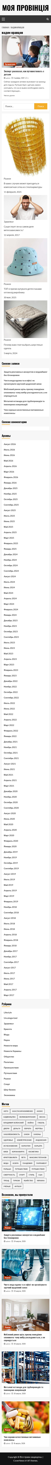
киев (6, 1152)
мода (6, 1163)
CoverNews (18, 1460)
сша (40, 1175)
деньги (16, 1129)
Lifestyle (8, 1012)
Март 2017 (9, 995)
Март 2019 (9, 896)
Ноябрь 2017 (10, 956)
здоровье (8, 1140)
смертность (9, 1175)
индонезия (41, 1140)
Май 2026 (8, 460)
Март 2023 (9, 664)
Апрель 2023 (10, 659)
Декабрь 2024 (11, 554)
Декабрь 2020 (11, 791)
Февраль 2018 (11, 940)
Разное (7, 178)
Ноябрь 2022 (10, 686)
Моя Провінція (25, 7)
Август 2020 (10, 813)
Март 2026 (9, 471)
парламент (41, 1163)
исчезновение (11, 1146)
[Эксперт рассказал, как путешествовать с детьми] (25, 52)
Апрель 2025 (10, 532)
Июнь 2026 (9, 455)
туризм (16, 1181)
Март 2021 (9, 786)
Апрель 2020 (10, 830)
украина (41, 1181)
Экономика (9, 1095)
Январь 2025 (10, 549)
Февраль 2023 (11, 670)
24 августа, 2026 (20, 1241)
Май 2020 (8, 824)
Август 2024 (10, 576)
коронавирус (18, 1152)
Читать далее (9, 95)
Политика (8, 1062)
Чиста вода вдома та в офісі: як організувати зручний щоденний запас (23, 382)
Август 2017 (10, 967)
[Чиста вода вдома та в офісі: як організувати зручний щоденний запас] (25, 1265)
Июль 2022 (9, 703)
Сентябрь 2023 (11, 637)
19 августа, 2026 (19, 1443)
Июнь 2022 (9, 708)
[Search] (47, 19)
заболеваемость (12, 1134)
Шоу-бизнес (10, 1089)
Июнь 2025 (9, 521)
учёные (7, 1186)
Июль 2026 (9, 449)
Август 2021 (10, 763)
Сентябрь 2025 (11, 504)
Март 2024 (9, 604)
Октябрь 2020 (11, 802)
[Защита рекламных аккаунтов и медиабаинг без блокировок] (25, 1215)
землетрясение (24, 1140)
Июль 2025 (9, 516)
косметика (34, 1152)
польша (7, 1169)
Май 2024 (8, 593)
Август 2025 (10, 510)
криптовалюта (10, 1157)
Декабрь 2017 (11, 951)
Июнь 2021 (9, 769)
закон (27, 1134)
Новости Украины (12, 1051)
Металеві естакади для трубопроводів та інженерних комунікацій (24, 403)
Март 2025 (9, 538)
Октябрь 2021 (11, 752)
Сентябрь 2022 (11, 697)
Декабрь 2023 (11, 620)
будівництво (10, 1117)
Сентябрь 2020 (11, 808)
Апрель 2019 (10, 890)
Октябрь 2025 (11, 499)
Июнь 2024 (9, 587)
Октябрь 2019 (11, 863)
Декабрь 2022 (11, 681)
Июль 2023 (9, 642)
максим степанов (38, 1157)
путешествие (21, 1169)
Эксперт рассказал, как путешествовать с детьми (24, 73)
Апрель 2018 (10, 934)
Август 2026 (10, 444)
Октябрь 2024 (11, 565)
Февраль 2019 (11, 901)
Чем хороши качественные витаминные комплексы (24, 411)
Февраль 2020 (11, 841)
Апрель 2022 (10, 719)
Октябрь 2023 (11, 631)
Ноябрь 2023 (10, 626)
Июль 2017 (9, 973)
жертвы (39, 1129)
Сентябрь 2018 (11, 912)
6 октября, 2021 (19, 78)
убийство (28, 1181)
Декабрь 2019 (11, 852)
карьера (38, 1146)
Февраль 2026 (11, 477)
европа (27, 1129)
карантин (25, 1146)
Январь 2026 (10, 482)
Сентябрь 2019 (11, 868)
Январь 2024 (10, 615)
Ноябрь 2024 (10, 560)
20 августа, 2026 (20, 1344)
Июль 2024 (9, 582)
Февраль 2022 (11, 730)
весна (42, 1117)
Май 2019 (8, 885)
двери (6, 1129)
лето (23, 1157)
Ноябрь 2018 (10, 907)
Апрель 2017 (10, 989)
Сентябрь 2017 (11, 962)
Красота (8, 1029)
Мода (6, 1034)
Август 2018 (10, 918)
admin (8, 78)
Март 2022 (9, 725)
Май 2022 (8, 714)
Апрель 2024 (10, 598)
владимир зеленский (14, 1123)
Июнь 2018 (9, 929)
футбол (18, 1186)
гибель (41, 1123)
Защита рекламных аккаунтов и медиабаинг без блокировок (25, 373)
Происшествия (11, 1067)
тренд (6, 1181)
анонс (40, 1111)
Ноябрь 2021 (10, 747)
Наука (7, 1040)
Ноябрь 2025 (10, 493)
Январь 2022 (10, 736)
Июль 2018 (9, 923)
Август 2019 (10, 874)
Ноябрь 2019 (10, 857)
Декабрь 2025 (11, 488)
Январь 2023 (10, 675)
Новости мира (11, 1045)
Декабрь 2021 (11, 741)
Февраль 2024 (11, 609)
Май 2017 (8, 984)
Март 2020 (9, 835)
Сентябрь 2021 (11, 758)
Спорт (7, 1084)
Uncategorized (10, 1018)
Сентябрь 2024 (11, 571)
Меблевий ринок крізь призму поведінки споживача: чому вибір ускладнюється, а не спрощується (25, 392)
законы (37, 1134)
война (31, 1123)
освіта (16, 1163)
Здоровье (9, 221)
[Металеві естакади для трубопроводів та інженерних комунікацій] (25, 1367)
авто (6, 1111)
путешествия (38, 1169)
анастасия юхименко (22, 1111)
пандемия (27, 1163)
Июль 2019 (9, 879)
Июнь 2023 (9, 648)
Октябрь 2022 (11, 692)
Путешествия (10, 64)
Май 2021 (8, 774)
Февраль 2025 (11, 543)
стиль (31, 1175)
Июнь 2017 (9, 978)
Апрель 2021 (10, 780)
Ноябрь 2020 (10, 797)
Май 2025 (8, 527)
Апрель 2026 (10, 466)
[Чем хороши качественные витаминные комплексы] (25, 1417)
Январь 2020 (10, 846)
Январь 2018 (10, 945)
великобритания (27, 1117)
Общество (9, 1056)
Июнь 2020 (9, 819)
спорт (22, 1175)
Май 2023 (8, 653)
